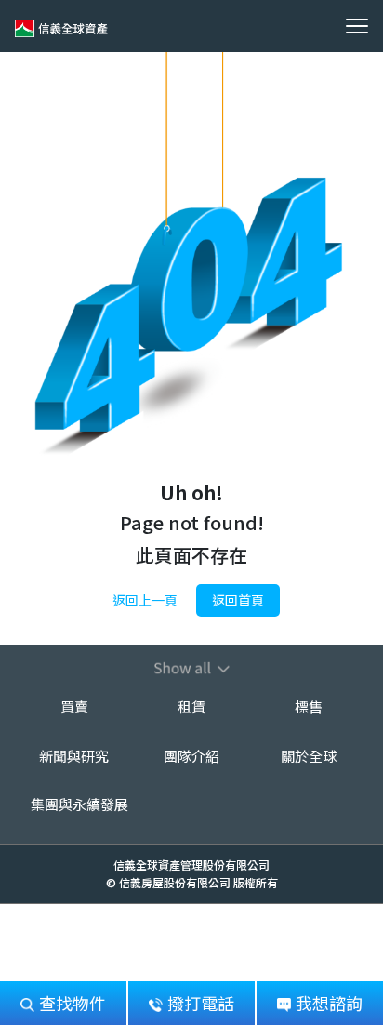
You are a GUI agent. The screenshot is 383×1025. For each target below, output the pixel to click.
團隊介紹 (191, 755)
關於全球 (309, 755)
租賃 (191, 706)
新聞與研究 (74, 755)
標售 (309, 706)
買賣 (74, 706)
